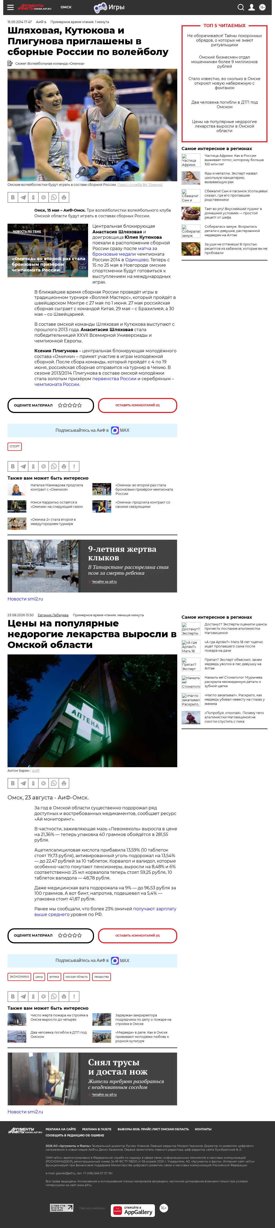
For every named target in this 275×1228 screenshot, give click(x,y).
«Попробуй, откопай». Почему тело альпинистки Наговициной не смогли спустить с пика (234, 717)
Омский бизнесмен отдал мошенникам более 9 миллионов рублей (224, 62)
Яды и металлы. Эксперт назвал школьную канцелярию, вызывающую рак (231, 177)
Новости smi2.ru (25, 599)
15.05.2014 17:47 (20, 22)
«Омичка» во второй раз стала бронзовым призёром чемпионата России (144, 489)
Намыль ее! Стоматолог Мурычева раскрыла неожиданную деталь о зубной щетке (233, 681)
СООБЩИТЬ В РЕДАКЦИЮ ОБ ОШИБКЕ (75, 1135)
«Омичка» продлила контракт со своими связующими (142, 504)
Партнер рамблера (92, 1208)
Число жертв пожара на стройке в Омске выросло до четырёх (59, 1017)
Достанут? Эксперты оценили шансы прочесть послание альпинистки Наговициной (236, 628)
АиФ (35, 771)
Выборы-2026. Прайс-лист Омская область (153, 1129)
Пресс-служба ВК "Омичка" (140, 185)
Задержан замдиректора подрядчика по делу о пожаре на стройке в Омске (143, 1019)
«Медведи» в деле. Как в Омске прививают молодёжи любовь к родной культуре (142, 1036)
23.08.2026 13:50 (21, 615)
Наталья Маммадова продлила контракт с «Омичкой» (57, 487)
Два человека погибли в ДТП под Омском (224, 104)
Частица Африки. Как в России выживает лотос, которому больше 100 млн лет (234, 160)
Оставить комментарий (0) (137, 405)
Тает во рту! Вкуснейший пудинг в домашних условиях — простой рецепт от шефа (233, 213)
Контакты (203, 1129)
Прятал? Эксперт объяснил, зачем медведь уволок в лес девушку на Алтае (233, 664)
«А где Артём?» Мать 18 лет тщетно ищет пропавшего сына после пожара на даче (234, 646)
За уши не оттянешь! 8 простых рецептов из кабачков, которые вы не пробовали (236, 248)
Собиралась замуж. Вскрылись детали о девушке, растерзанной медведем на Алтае (232, 230)
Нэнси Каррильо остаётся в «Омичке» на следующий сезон (57, 504)
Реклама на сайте (61, 1129)
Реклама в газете (96, 1129)
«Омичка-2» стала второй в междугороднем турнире (53, 521)
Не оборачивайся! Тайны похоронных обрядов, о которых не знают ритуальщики (224, 40)
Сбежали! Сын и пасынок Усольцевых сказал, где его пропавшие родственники (236, 195)
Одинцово (137, 259)
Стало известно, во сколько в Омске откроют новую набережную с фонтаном (224, 83)
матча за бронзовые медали (124, 251)
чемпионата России (56, 384)
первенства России (114, 378)
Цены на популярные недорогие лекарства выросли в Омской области (224, 126)
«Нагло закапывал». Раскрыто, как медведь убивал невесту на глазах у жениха (235, 699)
